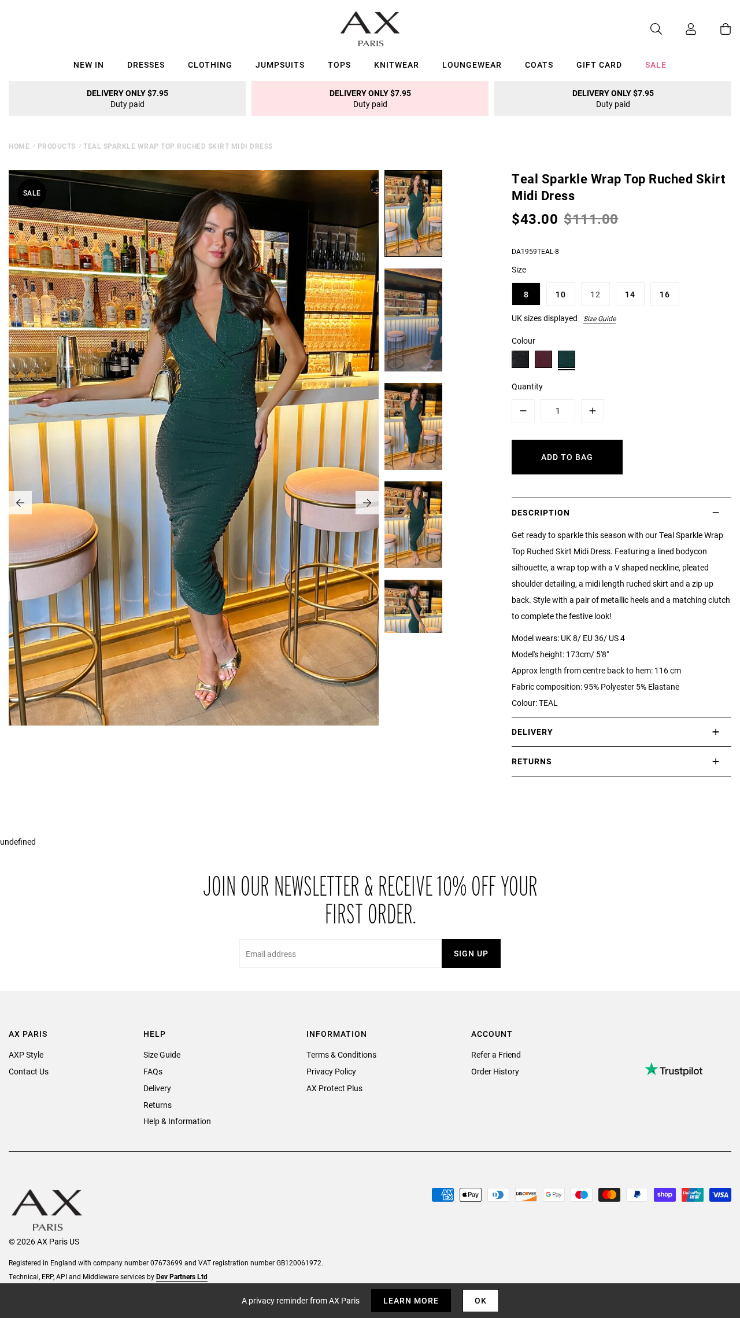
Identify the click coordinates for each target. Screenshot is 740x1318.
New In (88, 64)
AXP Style (26, 1054)
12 (595, 294)
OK (481, 1300)
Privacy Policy (331, 1071)
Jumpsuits (280, 64)
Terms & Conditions (341, 1054)
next (367, 502)
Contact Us (29, 1071)
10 (561, 294)
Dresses (146, 64)
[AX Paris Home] (370, 29)
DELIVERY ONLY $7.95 (127, 98)
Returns (157, 1104)
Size (519, 269)
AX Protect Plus (334, 1088)
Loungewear (472, 64)
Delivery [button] (532, 731)
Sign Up (471, 953)
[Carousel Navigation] (194, 502)
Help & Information (177, 1120)
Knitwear (396, 64)
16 (665, 294)
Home (19, 145)
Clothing (210, 64)
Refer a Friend (496, 1054)
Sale (656, 64)
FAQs (152, 1071)
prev (20, 502)
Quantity (527, 386)
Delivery (157, 1088)
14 (630, 294)
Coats (539, 64)
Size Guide (599, 318)
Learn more (411, 1300)
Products (57, 145)
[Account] (679, 29)
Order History (495, 1071)
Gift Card (599, 64)
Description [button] (541, 512)
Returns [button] (532, 761)
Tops (339, 64)
